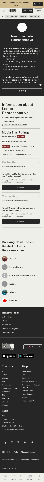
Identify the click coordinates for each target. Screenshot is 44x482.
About (4, 371)
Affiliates (5, 405)
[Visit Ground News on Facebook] (5, 442)
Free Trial (5, 398)
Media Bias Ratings (23, 154)
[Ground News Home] (13, 11)
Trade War (33, 16)
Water (22, 16)
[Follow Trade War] (38, 16)
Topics (24, 397)
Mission (5, 378)
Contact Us (26, 378)
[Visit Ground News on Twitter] (12, 442)
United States (8, 332)
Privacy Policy (13, 452)
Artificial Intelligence (10, 329)
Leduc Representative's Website (15, 125)
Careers (5, 402)
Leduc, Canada (6, 43)
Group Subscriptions (9, 388)
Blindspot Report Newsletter (12, 426)
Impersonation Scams (30, 401)
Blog (3, 381)
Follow (21, 91)
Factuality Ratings (19, 166)
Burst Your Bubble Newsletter (13, 429)
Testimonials (6, 385)
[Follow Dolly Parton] (16, 16)
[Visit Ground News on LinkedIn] (25, 442)
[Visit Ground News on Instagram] (18, 442)
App (3, 416)
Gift (3, 395)
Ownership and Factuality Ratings (31, 386)
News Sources (27, 394)
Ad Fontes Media (18, 141)
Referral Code (27, 391)
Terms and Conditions (30, 460)
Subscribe (27, 11)
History (4, 375)
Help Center (26, 371)
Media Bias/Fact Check (24, 146)
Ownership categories (20, 200)
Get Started (38, 4)
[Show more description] (22, 84)
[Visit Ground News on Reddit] (32, 442)
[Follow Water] (26, 16)
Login (38, 11)
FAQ (23, 375)
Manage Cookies (28, 452)
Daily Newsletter (8, 422)
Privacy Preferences (10, 460)
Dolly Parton (10, 16)
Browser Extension (9, 419)
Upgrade (20, 187)
